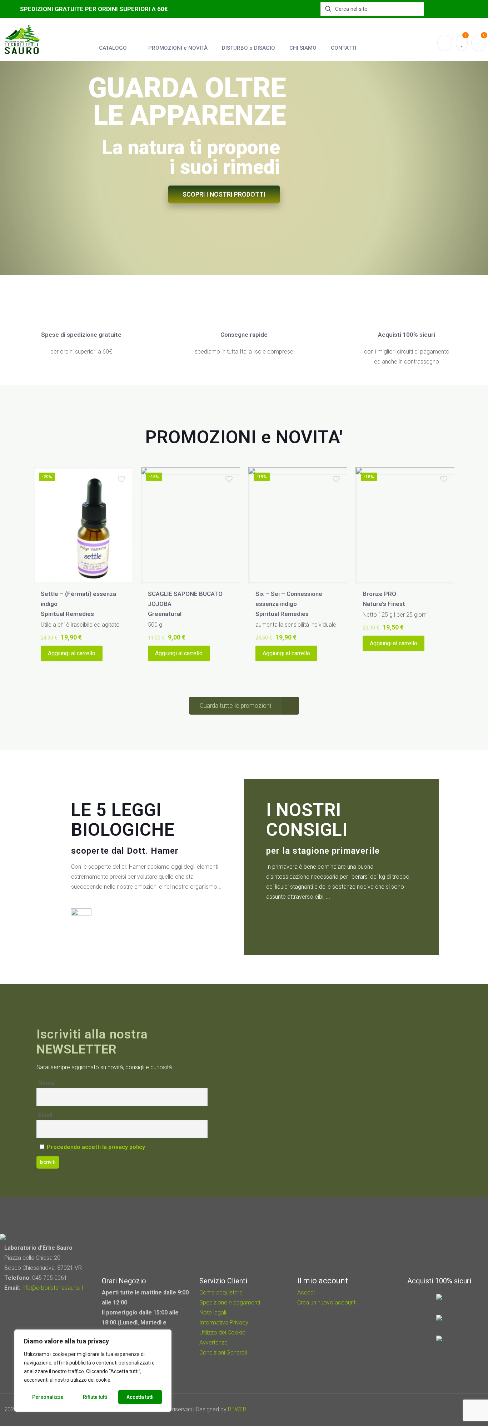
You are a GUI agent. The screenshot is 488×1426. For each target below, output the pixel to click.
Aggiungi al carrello (71, 653)
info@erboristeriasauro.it (52, 1287)
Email (45, 1114)
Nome (46, 1083)
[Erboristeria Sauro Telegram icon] (459, 1409)
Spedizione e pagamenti (229, 1302)
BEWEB (237, 1409)
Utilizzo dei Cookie (222, 1332)
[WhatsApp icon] (432, 1409)
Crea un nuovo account (326, 1302)
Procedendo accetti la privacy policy (96, 1147)
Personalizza (48, 1397)
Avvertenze (213, 1342)
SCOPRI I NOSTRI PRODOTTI (224, 194)
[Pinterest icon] (451, 1409)
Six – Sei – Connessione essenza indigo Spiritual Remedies (288, 603)
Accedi (306, 1292)
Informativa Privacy (223, 1322)
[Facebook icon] (441, 1409)
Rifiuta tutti (95, 1397)
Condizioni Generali (223, 1352)
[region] (92, 1370)
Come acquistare (221, 1292)
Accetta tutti (140, 1397)
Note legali (212, 1312)
